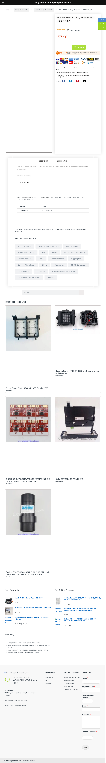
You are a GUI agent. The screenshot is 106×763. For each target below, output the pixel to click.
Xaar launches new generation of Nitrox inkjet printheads (27, 645)
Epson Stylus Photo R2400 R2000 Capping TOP (27, 388)
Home (7, 10)
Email (85, 706)
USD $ (101, 19)
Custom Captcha (89, 732)
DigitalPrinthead (20, 705)
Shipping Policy (69, 680)
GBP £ (101, 27)
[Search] (81, 292)
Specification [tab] (62, 161)
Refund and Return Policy (72, 677)
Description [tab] (43, 161)
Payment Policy (69, 683)
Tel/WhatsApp (88, 687)
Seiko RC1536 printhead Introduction (20, 652)
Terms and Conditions (71, 689)
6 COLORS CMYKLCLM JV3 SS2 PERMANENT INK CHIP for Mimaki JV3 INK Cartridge (28, 480)
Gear (51, 197)
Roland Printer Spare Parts (44, 10)
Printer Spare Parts (21, 10)
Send (85, 747)
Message (86, 714)
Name (85, 678)
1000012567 (29, 200)
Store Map (48, 683)
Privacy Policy (68, 686)
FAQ (46, 680)
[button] (63, 81)
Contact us (49, 677)
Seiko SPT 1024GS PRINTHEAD (69, 479)
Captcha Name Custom (88, 696)
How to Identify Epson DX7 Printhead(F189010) (24, 650)
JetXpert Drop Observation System (20, 643)
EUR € (101, 23)
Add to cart (80, 47)
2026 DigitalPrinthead (13, 761)
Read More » (9, 390)
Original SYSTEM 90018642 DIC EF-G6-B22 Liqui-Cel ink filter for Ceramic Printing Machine (28, 573)
